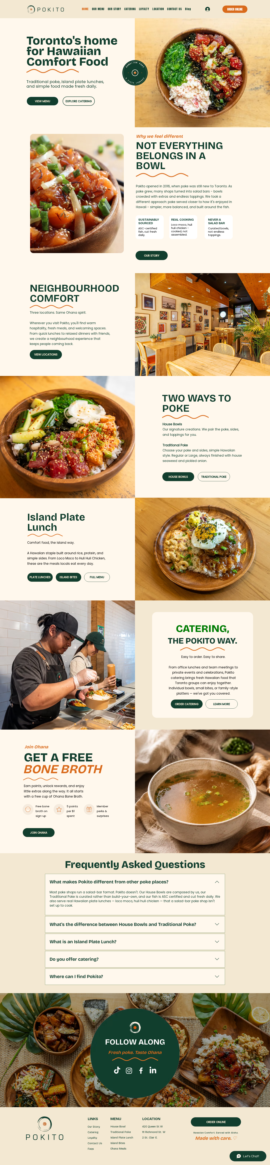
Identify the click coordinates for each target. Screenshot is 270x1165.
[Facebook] (141, 1070)
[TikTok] (117, 1070)
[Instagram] (129, 1070)
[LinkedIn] (153, 1070)
